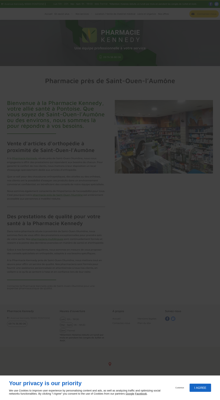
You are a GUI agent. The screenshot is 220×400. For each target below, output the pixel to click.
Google (130, 393)
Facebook (141, 393)
